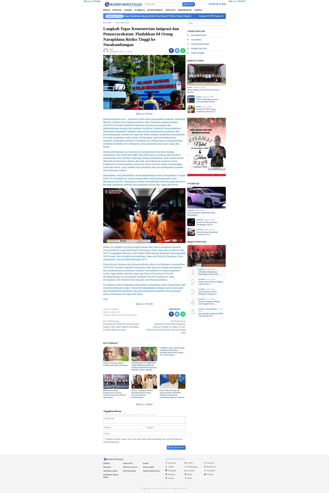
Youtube (210, 474)
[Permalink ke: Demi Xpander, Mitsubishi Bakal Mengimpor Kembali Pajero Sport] (206, 198)
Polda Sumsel (198, 53)
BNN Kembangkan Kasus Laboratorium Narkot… (207, 100)
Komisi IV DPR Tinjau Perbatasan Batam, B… (206, 110)
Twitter (190, 463)
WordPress (211, 466)
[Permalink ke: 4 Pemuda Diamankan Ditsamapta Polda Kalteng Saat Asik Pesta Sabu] (206, 256)
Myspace (171, 474)
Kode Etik (127, 463)
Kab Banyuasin (198, 35)
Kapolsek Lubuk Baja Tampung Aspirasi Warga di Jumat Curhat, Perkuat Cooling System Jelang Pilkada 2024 (165, 327)
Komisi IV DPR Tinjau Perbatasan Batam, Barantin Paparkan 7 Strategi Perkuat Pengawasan (202, 16)
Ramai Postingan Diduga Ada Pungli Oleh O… (209, 302)
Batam (189, 87)
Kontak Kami (129, 471)
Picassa (171, 478)
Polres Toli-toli (199, 48)
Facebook (172, 463)
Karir (145, 463)
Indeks (106, 463)
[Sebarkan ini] (171, 50)
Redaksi (107, 467)
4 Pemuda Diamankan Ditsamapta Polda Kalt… (209, 273)
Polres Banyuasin (200, 44)
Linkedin (191, 470)
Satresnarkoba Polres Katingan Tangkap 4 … (208, 293)
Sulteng (201, 309)
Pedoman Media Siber (111, 476)
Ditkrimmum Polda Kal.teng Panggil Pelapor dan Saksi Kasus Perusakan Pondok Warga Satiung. (121, 326)
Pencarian (189, 4)
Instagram (172, 470)
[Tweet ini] (177, 50)
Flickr (189, 478)
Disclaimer (148, 467)
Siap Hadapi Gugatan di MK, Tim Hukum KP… (211, 314)
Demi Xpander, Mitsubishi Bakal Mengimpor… (201, 214)
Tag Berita (196, 39)
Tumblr (171, 466)
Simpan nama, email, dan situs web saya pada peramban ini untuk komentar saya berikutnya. (142, 440)
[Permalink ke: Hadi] (105, 50)
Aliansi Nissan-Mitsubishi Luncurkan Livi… (206, 233)
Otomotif (190, 210)
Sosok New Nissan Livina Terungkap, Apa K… (206, 223)
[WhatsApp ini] (182, 50)
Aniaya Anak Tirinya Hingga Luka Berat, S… (210, 283)
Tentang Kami (110, 471)
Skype (190, 474)
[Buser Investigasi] (123, 4)
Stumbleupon (192, 466)
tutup (98, 1)
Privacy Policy (130, 467)
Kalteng (201, 269)
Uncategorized (211, 309)
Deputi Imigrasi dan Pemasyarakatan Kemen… (203, 91)
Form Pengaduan (151, 471)
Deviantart (211, 470)
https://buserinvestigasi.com (124, 315)
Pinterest (210, 463)
